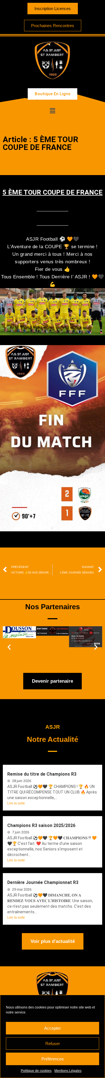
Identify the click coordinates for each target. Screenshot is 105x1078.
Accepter (52, 1028)
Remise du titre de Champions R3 (41, 774)
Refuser (52, 1043)
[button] (52, 111)
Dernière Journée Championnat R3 (42, 882)
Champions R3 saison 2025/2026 (41, 825)
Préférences (52, 1059)
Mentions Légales (67, 1071)
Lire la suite (16, 803)
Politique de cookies (36, 1071)
